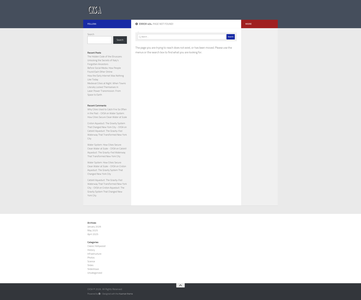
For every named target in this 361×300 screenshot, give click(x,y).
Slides (90, 265)
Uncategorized (94, 272)
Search (90, 34)
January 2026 (94, 226)
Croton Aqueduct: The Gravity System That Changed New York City (106, 170)
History (91, 250)
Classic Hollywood (96, 246)
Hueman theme (126, 294)
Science (91, 261)
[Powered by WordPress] (99, 294)
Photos (91, 257)
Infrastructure (94, 253)
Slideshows (93, 269)
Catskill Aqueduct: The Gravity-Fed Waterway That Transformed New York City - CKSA (107, 184)
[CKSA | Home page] (94, 10)
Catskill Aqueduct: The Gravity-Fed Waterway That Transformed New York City (107, 134)
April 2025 (92, 234)
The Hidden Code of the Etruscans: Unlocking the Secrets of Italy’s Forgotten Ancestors (104, 60)
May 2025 (92, 230)
